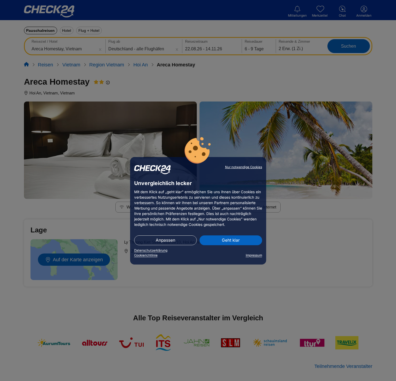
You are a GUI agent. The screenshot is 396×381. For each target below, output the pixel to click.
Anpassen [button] (165, 240)
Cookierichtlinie (146, 255)
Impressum (254, 255)
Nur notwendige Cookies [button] (243, 167)
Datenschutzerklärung (150, 250)
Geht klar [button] (231, 240)
